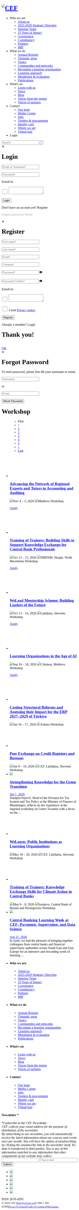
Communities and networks (35, 65)
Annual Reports (28, 54)
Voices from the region (32, 98)
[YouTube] (11, 1192)
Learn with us (26, 87)
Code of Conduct (36, 1206)
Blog (21, 95)
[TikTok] (11, 1180)
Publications (25, 80)
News (21, 91)
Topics (22, 62)
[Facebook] (11, 1176)
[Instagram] (11, 1188)
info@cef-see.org (26, 1203)
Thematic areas (27, 58)
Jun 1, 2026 (17, 794)
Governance (25, 36)
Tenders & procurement (33, 120)
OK (4, 348)
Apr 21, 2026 (18, 937)
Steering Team (27, 29)
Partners (23, 43)
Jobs (20, 117)
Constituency (26, 40)
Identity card (26, 124)
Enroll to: (8, 181)
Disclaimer (53, 1206)
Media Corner (27, 113)
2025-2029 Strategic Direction (37, 25)
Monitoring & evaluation (33, 76)
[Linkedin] (11, 1184)
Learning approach (30, 73)
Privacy (12, 1206)
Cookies (21, 1206)
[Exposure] (11, 1172)
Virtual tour (25, 131)
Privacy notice (26, 310)
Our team (24, 109)
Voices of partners (29, 102)
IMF (20, 47)
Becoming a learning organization (39, 69)
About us (24, 21)
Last (20, 450)
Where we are (27, 128)
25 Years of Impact (30, 32)
